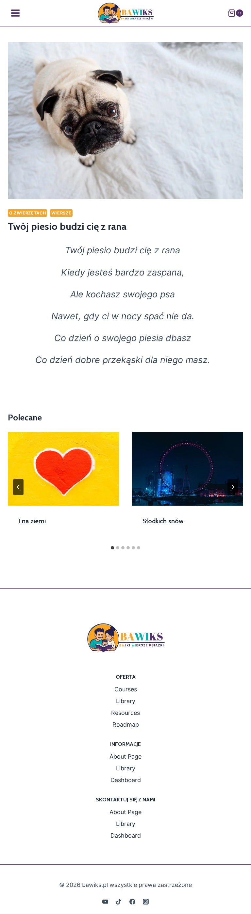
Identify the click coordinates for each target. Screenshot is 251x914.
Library (125, 701)
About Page (125, 756)
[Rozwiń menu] (15, 13)
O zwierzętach (27, 213)
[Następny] (232, 487)
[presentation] (63, 469)
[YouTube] (105, 901)
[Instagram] (146, 901)
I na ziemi (32, 521)
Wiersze (61, 213)
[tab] (112, 547)
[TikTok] (119, 901)
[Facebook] (132, 901)
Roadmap (125, 724)
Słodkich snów (163, 521)
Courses (125, 689)
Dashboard (125, 780)
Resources (125, 712)
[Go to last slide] (18, 487)
